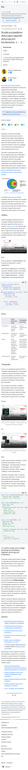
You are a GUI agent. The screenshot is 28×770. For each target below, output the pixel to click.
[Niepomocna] (21, 29)
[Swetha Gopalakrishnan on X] (9, 73)
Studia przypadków (6, 737)
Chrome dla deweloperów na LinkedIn (10, 753)
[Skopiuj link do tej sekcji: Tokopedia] (11, 365)
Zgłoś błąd (4, 725)
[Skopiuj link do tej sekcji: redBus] (8, 215)
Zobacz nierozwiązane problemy (9, 727)
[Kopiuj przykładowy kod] (25, 282)
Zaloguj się (23, 2)
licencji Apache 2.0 (5, 707)
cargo (17, 226)
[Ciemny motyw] (23, 282)
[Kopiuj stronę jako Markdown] (21, 42)
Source (3, 129)
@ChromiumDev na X (6, 748)
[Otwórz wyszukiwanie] (14, 2)
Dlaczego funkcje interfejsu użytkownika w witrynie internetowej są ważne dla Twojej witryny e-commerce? (15, 668)
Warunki (3, 762)
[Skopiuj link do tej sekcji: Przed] (7, 401)
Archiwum (3, 739)
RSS (2, 756)
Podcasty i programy (6, 742)
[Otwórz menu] (2, 2)
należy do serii (12, 197)
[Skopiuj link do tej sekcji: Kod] (5, 257)
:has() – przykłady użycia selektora (14, 688)
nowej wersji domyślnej (13, 114)
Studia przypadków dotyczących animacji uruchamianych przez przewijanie (13, 674)
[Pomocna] (19, 29)
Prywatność (9, 762)
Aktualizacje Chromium (7, 734)
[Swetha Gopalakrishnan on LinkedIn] (11, 73)
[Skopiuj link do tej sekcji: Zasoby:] (9, 617)
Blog (2, 7)
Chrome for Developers (6, 25)
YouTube (3, 751)
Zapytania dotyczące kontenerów (10, 85)
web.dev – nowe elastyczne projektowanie (14, 192)
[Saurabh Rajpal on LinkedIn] (11, 80)
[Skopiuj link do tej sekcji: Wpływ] (7, 314)
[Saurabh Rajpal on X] (9, 80)
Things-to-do (10, 226)
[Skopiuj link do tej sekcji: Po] (4, 429)
